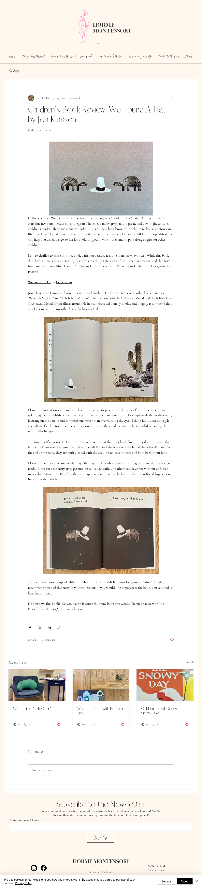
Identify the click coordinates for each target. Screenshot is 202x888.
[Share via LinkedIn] (49, 627)
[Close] (197, 881)
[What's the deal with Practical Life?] (101, 685)
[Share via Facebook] (30, 627)
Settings (167, 881)
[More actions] (171, 98)
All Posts (13, 71)
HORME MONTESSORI (101, 861)
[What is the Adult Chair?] (36, 685)
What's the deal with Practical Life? (100, 710)
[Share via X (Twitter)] (39, 627)
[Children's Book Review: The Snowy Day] (165, 685)
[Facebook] (44, 868)
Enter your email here (23, 820)
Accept (185, 881)
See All (190, 662)
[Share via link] (59, 627)
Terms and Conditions (101, 872)
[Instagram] (34, 868)
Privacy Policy (23, 883)
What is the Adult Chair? (32, 708)
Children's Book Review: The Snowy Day (163, 710)
